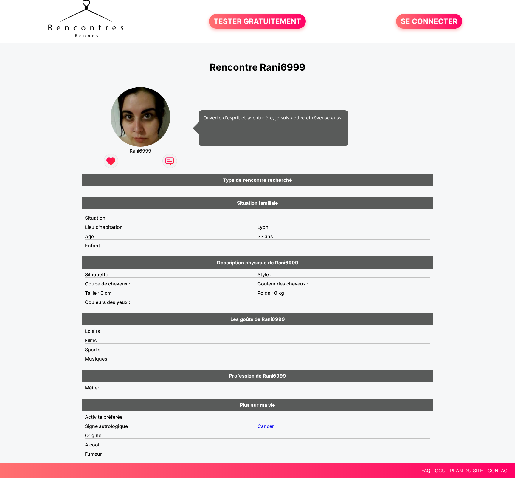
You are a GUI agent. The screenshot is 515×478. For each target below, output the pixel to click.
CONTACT (499, 471)
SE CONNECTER (429, 21)
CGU (440, 471)
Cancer (266, 426)
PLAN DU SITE (466, 471)
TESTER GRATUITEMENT (257, 21)
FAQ (425, 471)
